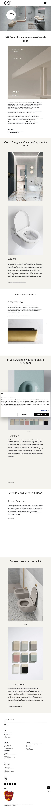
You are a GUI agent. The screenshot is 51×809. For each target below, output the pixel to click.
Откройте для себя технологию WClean (17, 282)
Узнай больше (11, 482)
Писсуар (28, 748)
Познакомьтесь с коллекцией (15, 706)
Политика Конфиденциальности (10, 754)
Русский (5, 779)
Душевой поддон (29, 749)
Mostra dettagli (44, 410)
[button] (24, 624)
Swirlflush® (6, 765)
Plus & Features (7, 764)
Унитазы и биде (29, 746)
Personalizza (24, 414)
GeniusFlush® (7, 767)
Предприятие (6, 743)
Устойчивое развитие (8, 748)
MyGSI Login (6, 752)
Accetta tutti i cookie (41, 414)
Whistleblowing (7, 759)
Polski (5, 780)
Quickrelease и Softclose (9, 771)
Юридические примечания (9, 757)
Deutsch (5, 778)
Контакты (6, 753)
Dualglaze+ (6, 770)
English (5, 777)
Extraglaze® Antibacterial (9, 768)
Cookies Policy (7, 756)
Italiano (5, 776)
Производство (7, 746)
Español (5, 781)
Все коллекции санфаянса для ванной (34, 743)
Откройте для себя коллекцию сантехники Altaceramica (19, 316)
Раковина (28, 745)
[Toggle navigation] (45, 3)
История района (7, 745)
